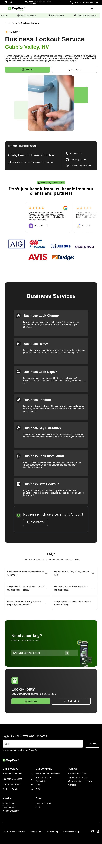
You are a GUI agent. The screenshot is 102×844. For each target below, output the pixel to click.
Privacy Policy (52, 831)
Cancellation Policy (71, 831)
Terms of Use (35, 831)
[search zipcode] (67, 653)
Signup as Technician (78, 777)
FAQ (38, 785)
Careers (72, 785)
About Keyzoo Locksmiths (48, 774)
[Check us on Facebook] (5, 2)
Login (38, 807)
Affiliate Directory (11, 811)
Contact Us (41, 781)
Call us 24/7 (76, 70)
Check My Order (43, 803)
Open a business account (80, 781)
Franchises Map (43, 777)
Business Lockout (30, 23)
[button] (27, 573)
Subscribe (92, 744)
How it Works (9, 807)
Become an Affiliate (77, 774)
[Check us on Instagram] (11, 2)
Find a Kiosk (8, 803)
